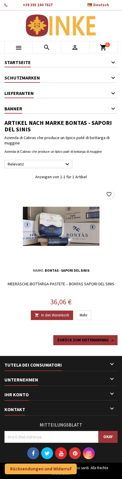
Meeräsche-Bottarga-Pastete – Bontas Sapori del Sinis (61, 284)
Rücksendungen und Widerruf (41, 469)
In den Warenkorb (52, 315)
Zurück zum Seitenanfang (86, 340)
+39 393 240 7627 (38, 4)
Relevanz (39, 164)
